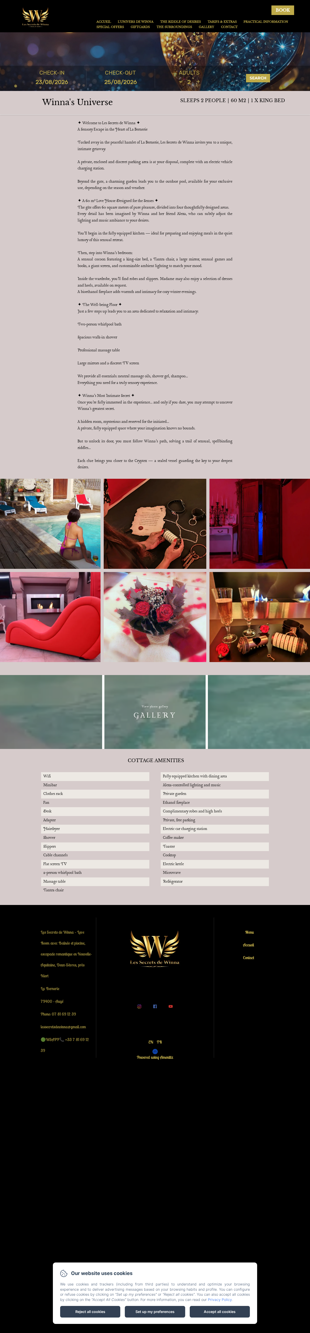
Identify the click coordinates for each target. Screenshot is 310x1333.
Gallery (206, 27)
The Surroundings (174, 27)
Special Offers (110, 27)
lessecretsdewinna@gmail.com (63, 1026)
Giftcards (140, 27)
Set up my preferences (155, 1311)
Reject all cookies (90, 1311)
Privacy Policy (220, 1299)
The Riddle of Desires (180, 22)
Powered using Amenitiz (155, 1057)
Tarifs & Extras (222, 22)
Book (283, 10)
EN (150, 1042)
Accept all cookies (220, 1311)
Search (258, 78)
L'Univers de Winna (135, 22)
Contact (229, 27)
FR (159, 1042)
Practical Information (266, 22)
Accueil (103, 22)
